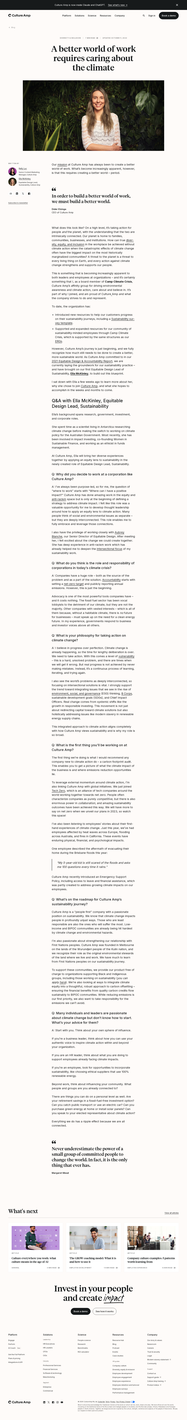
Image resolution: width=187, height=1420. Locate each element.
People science (84, 1340)
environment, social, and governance (76, 693)
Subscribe (101, 1401)
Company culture (119, 1366)
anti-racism (59, 499)
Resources (105, 15)
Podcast (116, 1348)
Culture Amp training (155, 1381)
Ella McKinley (25, 179)
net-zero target (74, 584)
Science (92, 15)
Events (115, 1352)
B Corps (126, 693)
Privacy (112, 1401)
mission (62, 164)
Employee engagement (122, 1377)
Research (82, 1344)
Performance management (123, 1393)
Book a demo (169, 15)
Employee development (122, 1373)
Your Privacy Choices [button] (123, 1401)
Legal (149, 1356)
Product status (153, 1385)
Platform (66, 15)
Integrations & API (15, 1362)
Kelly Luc (23, 168)
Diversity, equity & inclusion (124, 1370)
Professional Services (52, 1365)
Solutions (79, 15)
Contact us (151, 1373)
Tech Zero (58, 790)
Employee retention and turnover (126, 1385)
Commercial (48, 1391)
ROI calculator (83, 1352)
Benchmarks (83, 1348)
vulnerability (126, 656)
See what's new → (117, 5)
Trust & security (153, 1352)
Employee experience (122, 1381)
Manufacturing (49, 1377)
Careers (150, 1348)
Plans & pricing (14, 1358)
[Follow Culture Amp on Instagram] (57, 1402)
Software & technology (52, 1373)
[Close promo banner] (177, 5)
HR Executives (49, 1344)
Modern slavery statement (158, 1360)
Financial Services (50, 1369)
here (63, 982)
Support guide (153, 1377)
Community (152, 1363)
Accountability (111, 579)
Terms (107, 1401)
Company (120, 15)
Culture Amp (89, 386)
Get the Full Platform (16, 1354)
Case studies (118, 1356)
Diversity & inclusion (70, 38)
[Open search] (143, 15)
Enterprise (47, 1387)
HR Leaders (48, 1348)
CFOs (45, 1352)
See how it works (105, 1311)
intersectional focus (109, 548)
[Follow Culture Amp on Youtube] (62, 1402)
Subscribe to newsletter (18, 203)
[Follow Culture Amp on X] (48, 1402)
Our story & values (154, 1340)
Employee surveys (120, 1389)
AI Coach (12, 1348)
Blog (13, 27)
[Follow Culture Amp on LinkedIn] (44, 1402)
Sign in (151, 15)
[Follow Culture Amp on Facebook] (53, 1402)
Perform (11, 1344)
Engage (11, 1340)
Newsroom (151, 1344)
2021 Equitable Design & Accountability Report (82, 361)
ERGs (58, 341)
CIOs (45, 1355)
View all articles (172, 1213)
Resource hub (118, 1340)
